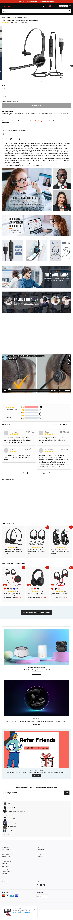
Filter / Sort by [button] (60, 425)
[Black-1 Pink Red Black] (37, 588)
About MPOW (5, 847)
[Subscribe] (66, 793)
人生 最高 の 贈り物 (6, 861)
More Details (36, 724)
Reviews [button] (7, 425)
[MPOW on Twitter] (44, 885)
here (56, 121)
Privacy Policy (5, 852)
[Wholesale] (36, 698)
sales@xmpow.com (41, 121)
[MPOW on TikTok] (48, 885)
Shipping (4, 101)
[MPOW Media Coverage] (36, 647)
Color (4, 93)
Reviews (38, 854)
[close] (34, 909)
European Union (6, 871)
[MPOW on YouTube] (41, 885)
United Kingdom (6, 869)
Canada (4, 876)
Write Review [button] (10, 418)
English (63, 6)
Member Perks (40, 849)
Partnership (39, 852)
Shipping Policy (6, 856)
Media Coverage (6, 849)
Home (3, 17)
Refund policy (5, 854)
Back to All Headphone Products (38, 612)
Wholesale (39, 856)
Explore (36, 673)
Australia (4, 873)
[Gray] (13, 504)
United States (5, 866)
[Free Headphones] (36, 749)
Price (3, 85)
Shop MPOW (39, 847)
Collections (9, 17)
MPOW (11, 523)
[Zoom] (61, 77)
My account (39, 859)
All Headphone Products (21, 17)
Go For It (36, 775)
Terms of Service (6, 859)
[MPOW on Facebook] (37, 885)
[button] (7, 23)
